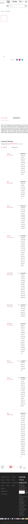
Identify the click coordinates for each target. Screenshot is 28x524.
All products (7, 11)
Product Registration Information (4, 491)
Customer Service (3, 478)
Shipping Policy (3, 484)
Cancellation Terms (15, 484)
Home (2, 11)
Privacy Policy (14, 478)
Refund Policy (8, 484)
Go (24, 468)
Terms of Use (8, 478)
